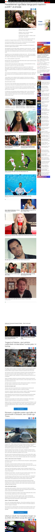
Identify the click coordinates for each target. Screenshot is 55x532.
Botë (25, 0)
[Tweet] (33, 9)
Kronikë (19, 2)
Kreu (9, 2)
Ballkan (22, 0)
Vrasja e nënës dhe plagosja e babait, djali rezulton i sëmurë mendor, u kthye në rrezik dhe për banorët (31, 108)
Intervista (16, 2)
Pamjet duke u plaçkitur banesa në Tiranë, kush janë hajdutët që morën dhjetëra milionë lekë (21, 107)
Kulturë (27, 2)
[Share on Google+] (33, 348)
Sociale (25, 2)
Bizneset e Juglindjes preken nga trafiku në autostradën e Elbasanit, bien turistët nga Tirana (43, 63)
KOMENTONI (21, 512)
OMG (40, 2)
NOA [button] (40, 0)
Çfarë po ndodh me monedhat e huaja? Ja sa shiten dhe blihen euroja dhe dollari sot (43, 67)
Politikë (11, 2)
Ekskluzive (29, 0)
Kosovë (14, 0)
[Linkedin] (35, 9)
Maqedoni (18, 0)
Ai (33, 2)
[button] (48, 1)
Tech (34, 2)
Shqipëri (10, 0)
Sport (36, 2)
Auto (38, 2)
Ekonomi (22, 2)
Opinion (14, 2)
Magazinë (30, 2)
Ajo (32, 2)
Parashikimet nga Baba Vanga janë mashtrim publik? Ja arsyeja (25, 5)
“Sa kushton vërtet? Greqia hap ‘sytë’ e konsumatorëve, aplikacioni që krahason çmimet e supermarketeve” (10, 108)
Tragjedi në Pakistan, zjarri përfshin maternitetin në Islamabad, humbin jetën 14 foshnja (43, 60)
